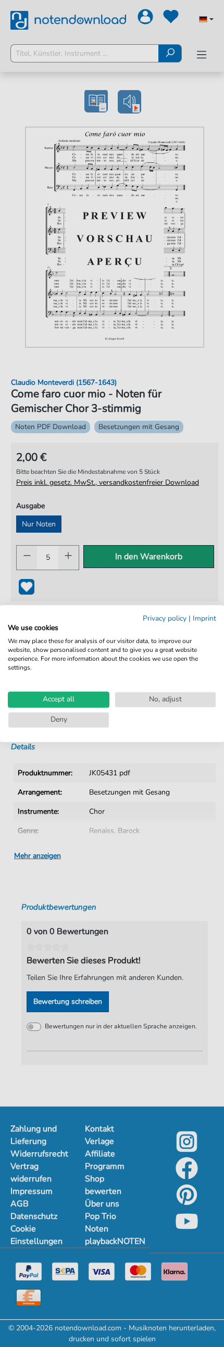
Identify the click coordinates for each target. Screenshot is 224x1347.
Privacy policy (164, 618)
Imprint (204, 618)
